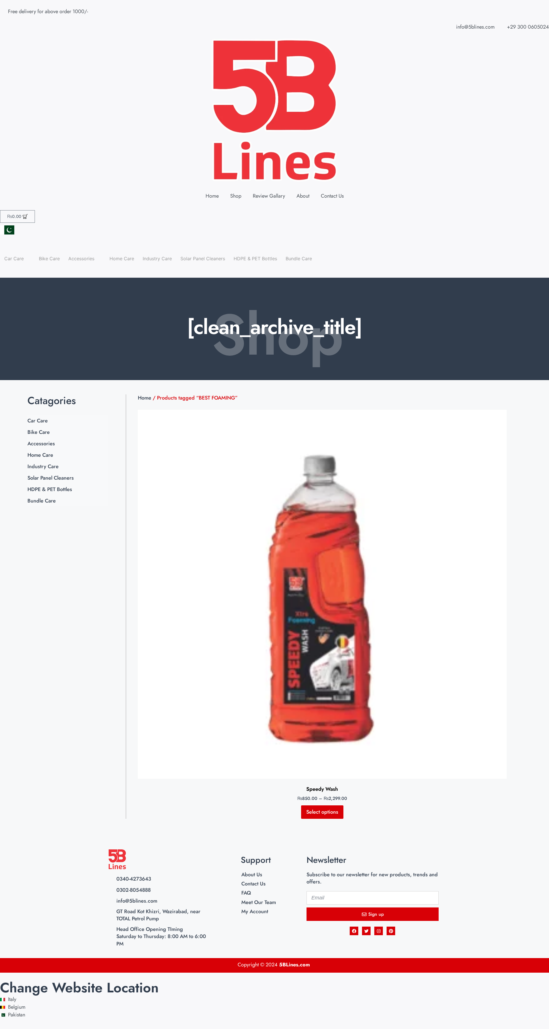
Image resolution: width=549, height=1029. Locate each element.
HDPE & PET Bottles (255, 258)
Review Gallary (269, 196)
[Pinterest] (391, 931)
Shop (235, 196)
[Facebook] (354, 931)
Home (212, 196)
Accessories (41, 443)
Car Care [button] (14, 258)
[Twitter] (366, 931)
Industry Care (157, 258)
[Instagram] (378, 931)
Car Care (37, 420)
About (303, 196)
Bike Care (49, 258)
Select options (322, 812)
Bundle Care (299, 258)
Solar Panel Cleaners (202, 258)
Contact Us (332, 196)
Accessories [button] (81, 258)
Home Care (122, 258)
